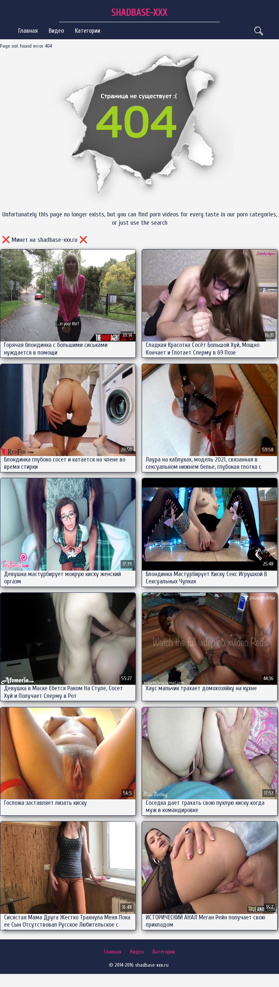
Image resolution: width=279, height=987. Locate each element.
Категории (87, 30)
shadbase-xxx (139, 12)
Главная (28, 30)
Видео (56, 30)
